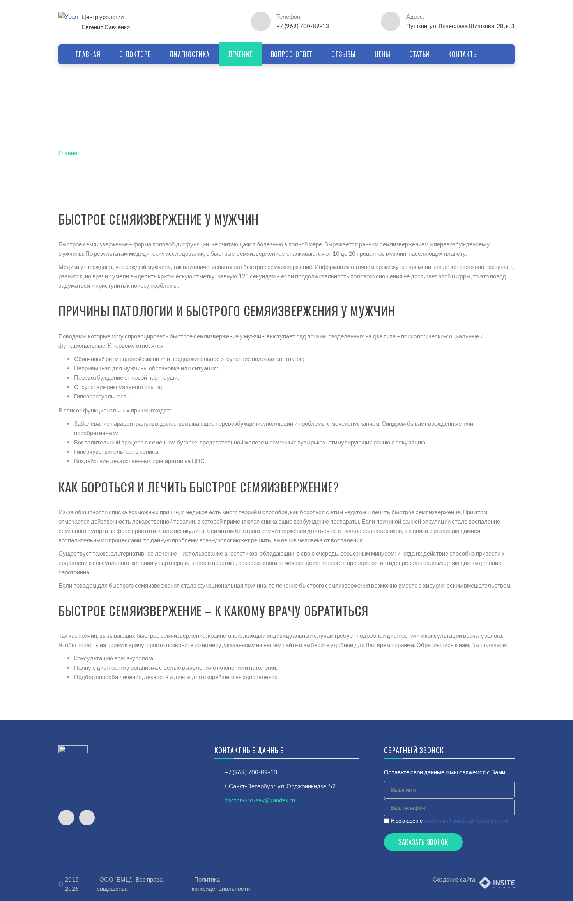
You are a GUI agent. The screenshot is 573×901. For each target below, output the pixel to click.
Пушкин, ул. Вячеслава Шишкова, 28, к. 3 (460, 25)
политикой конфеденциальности (466, 820)
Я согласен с (449, 820)
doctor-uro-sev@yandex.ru (260, 800)
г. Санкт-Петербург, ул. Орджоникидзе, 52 (280, 785)
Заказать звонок (423, 842)
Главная (69, 152)
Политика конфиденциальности (221, 884)
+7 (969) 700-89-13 (302, 25)
